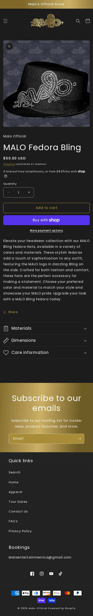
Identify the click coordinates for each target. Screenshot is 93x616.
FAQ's (13, 521)
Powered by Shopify (61, 608)
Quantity (10, 184)
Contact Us (18, 511)
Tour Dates (18, 502)
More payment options (46, 230)
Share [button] (13, 312)
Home (13, 482)
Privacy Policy (20, 531)
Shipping (9, 164)
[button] (5, 21)
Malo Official (38, 608)
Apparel (15, 492)
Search (15, 472)
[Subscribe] (79, 439)
